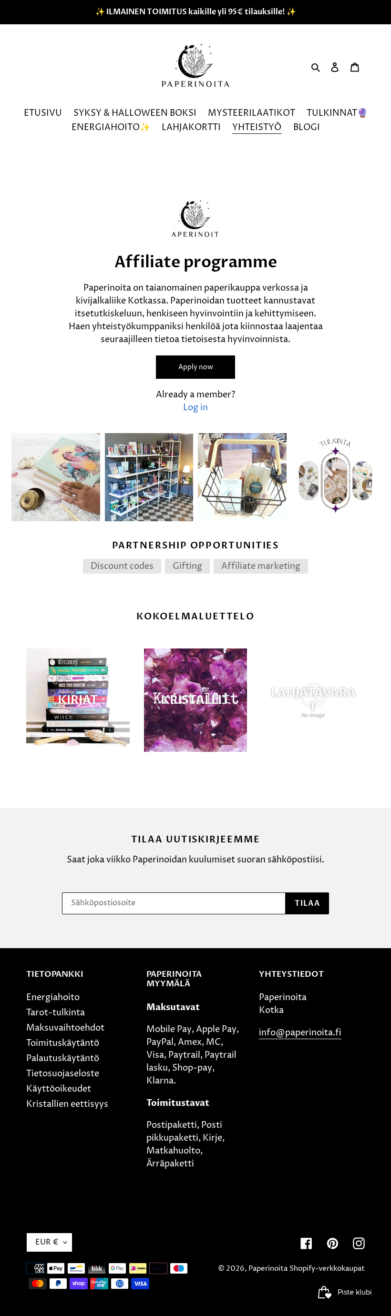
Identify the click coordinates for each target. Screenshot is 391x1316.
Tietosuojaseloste (62, 1074)
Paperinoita (268, 1269)
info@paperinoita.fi (300, 1033)
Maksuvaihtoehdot (65, 1028)
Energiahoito (53, 997)
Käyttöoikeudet (58, 1089)
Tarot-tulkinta (55, 1013)
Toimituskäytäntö (62, 1043)
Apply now (195, 367)
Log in (195, 408)
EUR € (47, 1242)
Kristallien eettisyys (67, 1104)
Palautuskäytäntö (62, 1058)
